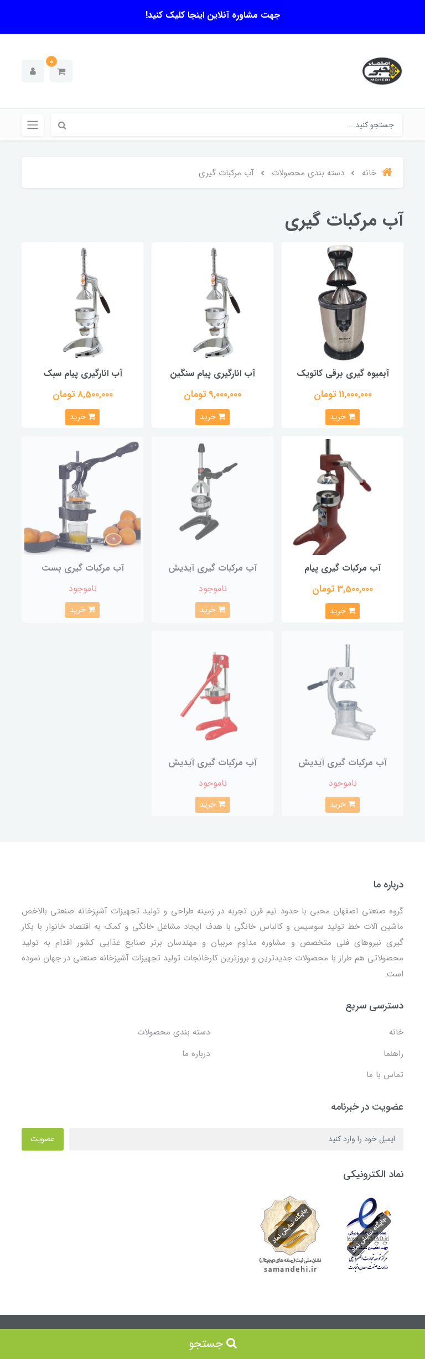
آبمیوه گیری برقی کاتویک (343, 373)
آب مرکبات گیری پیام (342, 568)
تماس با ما (384, 1074)
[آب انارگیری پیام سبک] (82, 302)
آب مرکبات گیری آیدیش (212, 568)
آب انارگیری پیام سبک (82, 373)
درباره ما (196, 1053)
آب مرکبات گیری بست (83, 568)
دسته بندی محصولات (173, 1032)
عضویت (42, 1139)
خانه (396, 1032)
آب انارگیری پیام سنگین (212, 373)
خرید (339, 417)
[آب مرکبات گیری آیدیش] (212, 497)
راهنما (393, 1053)
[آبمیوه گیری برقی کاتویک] (342, 302)
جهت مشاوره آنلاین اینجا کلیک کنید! (213, 15)
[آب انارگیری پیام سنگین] (212, 302)
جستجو (207, 1343)
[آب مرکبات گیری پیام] (342, 497)
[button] (61, 71)
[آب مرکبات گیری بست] (82, 497)
